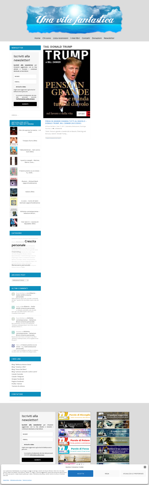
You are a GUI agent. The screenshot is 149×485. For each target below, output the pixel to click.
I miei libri (75, 38)
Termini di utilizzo (27, 480)
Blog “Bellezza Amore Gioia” (21, 364)
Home (37, 38)
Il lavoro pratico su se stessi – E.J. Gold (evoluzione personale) (26, 346)
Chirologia (19, 259)
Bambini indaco (21, 263)
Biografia (19, 254)
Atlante (14, 242)
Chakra (21, 257)
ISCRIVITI (25, 104)
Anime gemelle (30, 250)
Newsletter (109, 38)
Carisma (33, 255)
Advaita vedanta (27, 254)
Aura (27, 245)
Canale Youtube (17, 374)
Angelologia (15, 257)
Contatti (86, 38)
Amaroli (19, 267)
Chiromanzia (22, 250)
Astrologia (25, 248)
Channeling (16, 252)
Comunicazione (31, 259)
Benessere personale (21, 265)
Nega (107, 474)
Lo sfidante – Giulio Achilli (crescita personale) (26, 295)
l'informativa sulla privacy (25, 99)
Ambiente (25, 238)
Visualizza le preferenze (133, 474)
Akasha (20, 238)
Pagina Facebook (18, 381)
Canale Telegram (18, 376)
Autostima (69, 126)
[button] (145, 467)
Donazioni (97, 38)
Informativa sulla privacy (16, 480)
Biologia (28, 255)
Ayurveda (14, 261)
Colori (29, 252)
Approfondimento (33, 238)
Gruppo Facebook (18, 379)
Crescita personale (24, 243)
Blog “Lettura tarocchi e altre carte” (24, 372)
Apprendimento (16, 255)
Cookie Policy (6, 480)
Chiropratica (15, 250)
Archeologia (31, 248)
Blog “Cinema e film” (19, 367)
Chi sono (47, 38)
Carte (23, 267)
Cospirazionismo (17, 248)
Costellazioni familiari (29, 257)
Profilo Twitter (17, 384)
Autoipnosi (32, 245)
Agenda (14, 259)
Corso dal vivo (21, 261)
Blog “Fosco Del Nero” (19, 369)
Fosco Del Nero (51, 126)
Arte (27, 252)
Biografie (27, 261)
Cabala (24, 259)
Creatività (23, 255)
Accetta (80, 474)
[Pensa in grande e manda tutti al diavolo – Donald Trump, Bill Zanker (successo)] (66, 84)
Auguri (32, 261)
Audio (36, 250)
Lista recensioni (60, 38)
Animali (23, 252)
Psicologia (83, 126)
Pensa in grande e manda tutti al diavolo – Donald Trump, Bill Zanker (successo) (66, 122)
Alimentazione (20, 242)
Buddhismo (15, 238)
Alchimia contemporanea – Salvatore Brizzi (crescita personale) (26, 320)
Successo (48, 128)
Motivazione (75, 126)
